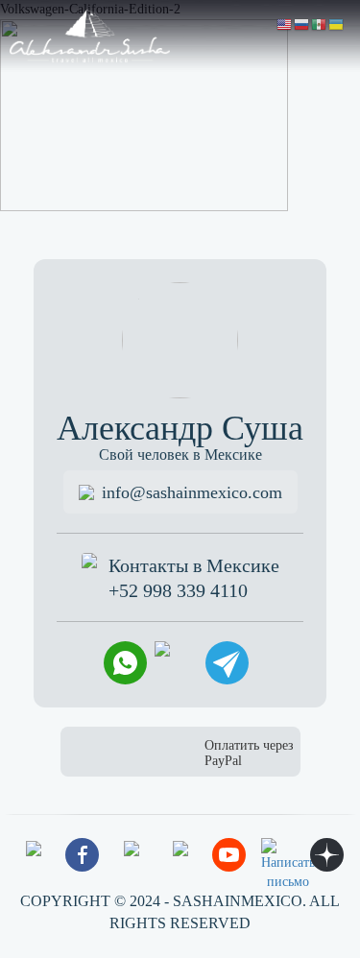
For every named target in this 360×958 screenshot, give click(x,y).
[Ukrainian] (337, 23)
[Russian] (302, 23)
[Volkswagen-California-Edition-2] (144, 114)
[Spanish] (319, 23)
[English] (285, 23)
